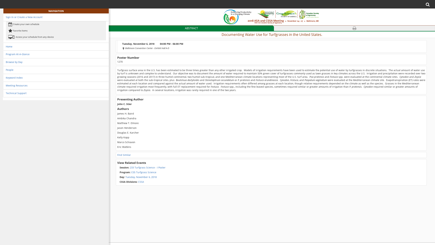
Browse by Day (14, 62)
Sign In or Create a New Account (24, 17)
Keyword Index (14, 77)
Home (9, 46)
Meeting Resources (17, 85)
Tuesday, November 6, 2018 (141, 177)
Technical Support (16, 93)
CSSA (132, 182)
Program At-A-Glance (18, 54)
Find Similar (124, 155)
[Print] (354, 28)
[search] (428, 4)
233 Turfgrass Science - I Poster (143, 167)
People (9, 69)
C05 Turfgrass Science (138, 172)
